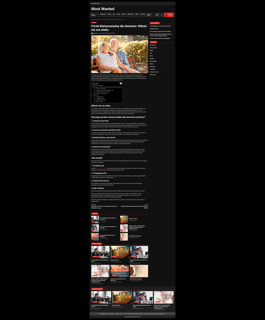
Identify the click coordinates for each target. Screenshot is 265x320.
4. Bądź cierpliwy (99, 101)
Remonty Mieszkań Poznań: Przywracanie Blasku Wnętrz (134, 206)
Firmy (118, 14)
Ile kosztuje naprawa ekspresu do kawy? (95, 228)
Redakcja (95, 33)
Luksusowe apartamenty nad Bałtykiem (95, 237)
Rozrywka (143, 14)
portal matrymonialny (101, 168)
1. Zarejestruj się (99, 96)
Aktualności (103, 14)
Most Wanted (102, 9)
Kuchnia (124, 14)
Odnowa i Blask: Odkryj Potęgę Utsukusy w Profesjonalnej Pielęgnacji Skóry (124, 228)
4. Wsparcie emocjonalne (101, 93)
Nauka (137, 14)
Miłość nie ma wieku (98, 85)
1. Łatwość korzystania (100, 88)
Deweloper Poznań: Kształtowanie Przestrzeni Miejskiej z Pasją (104, 206)
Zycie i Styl (157, 15)
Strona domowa (93, 15)
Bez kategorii (153, 47)
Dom (114, 14)
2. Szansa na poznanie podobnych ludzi (104, 90)
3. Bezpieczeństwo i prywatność (102, 91)
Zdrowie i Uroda (149, 15)
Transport (152, 69)
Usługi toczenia (124, 219)
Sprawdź (170, 14)
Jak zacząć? (95, 95)
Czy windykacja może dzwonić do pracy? (95, 219)
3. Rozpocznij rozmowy (100, 99)
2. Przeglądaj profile (100, 98)
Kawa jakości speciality (124, 237)
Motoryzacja (130, 14)
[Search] (161, 15)
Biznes (109, 14)
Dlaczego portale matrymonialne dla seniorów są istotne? (107, 87)
